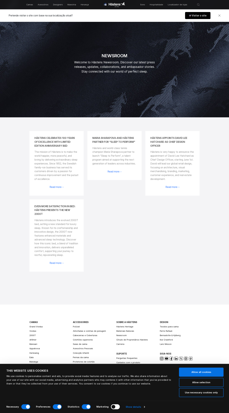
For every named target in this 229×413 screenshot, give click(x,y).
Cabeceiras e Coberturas (85, 335)
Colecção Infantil (81, 353)
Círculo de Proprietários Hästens (132, 340)
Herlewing (34, 353)
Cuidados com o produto (128, 362)
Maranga (33, 362)
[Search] (198, 4)
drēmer (32, 340)
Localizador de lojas (177, 4)
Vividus (32, 331)
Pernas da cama (81, 357)
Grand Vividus (36, 326)
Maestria (71, 4)
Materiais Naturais (125, 331)
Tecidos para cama (169, 326)
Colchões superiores (83, 340)
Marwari (33, 344)
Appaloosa (34, 348)
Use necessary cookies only (201, 392)
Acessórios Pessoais (83, 348)
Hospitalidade (156, 4)
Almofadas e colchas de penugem (89, 331)
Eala (31, 357)
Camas (29, 4)
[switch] (57, 406)
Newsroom (121, 335)
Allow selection (201, 382)
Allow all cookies (201, 372)
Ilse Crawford (166, 340)
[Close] (219, 16)
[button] (197, 15)
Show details (133, 406)
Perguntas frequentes (126, 358)
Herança (85, 4)
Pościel (76, 326)
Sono (142, 4)
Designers (58, 4)
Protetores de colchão (84, 362)
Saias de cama (80, 344)
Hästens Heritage (124, 326)
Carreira (120, 344)
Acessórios (43, 4)
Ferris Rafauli (166, 331)
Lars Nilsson (166, 344)
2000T (32, 335)
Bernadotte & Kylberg (170, 335)
